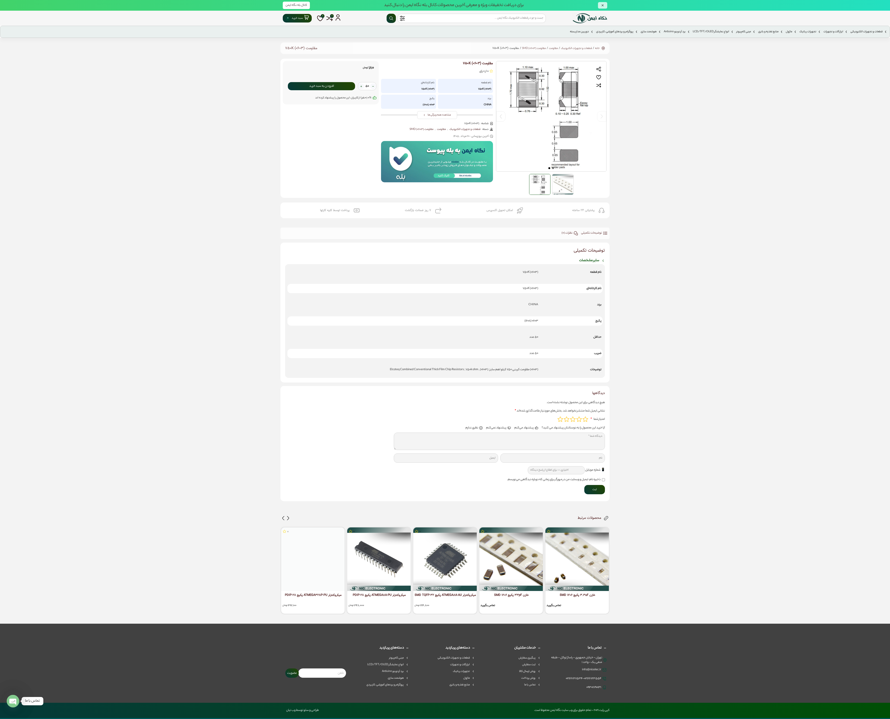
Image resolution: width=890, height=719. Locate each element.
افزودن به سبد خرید (321, 86)
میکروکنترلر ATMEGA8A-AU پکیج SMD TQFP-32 (445, 595)
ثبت (594, 489)
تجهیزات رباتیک (807, 31)
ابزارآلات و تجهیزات (833, 31)
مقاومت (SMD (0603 (534, 48)
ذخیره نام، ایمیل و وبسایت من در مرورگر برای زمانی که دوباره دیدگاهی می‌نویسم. (554, 479)
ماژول (789, 31)
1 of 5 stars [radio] (585, 419)
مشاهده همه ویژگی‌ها (439, 115)
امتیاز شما (598, 419)
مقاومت (553, 48)
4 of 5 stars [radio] (566, 419)
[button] (288, 518)
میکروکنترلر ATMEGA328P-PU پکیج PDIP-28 (313, 595)
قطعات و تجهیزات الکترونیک (576, 48)
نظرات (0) (567, 233)
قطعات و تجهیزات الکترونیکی (866, 31)
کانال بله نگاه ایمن (296, 5)
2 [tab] (549, 168)
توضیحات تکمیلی (591, 233)
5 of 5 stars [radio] (560, 419)
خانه (597, 48)
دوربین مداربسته (579, 31)
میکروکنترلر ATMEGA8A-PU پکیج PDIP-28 (379, 595)
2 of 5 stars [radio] (579, 419)
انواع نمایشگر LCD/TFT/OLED (711, 31)
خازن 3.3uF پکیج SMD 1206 (577, 595)
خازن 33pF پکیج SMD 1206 (511, 595)
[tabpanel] (551, 116)
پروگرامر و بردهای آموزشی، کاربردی (614, 31)
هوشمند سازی (649, 31)
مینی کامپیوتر (743, 31)
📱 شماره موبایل (595, 470)
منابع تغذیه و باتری (768, 31)
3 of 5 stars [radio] (573, 419)
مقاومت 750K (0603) (301, 48)
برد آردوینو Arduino (675, 31)
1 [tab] (553, 168)
